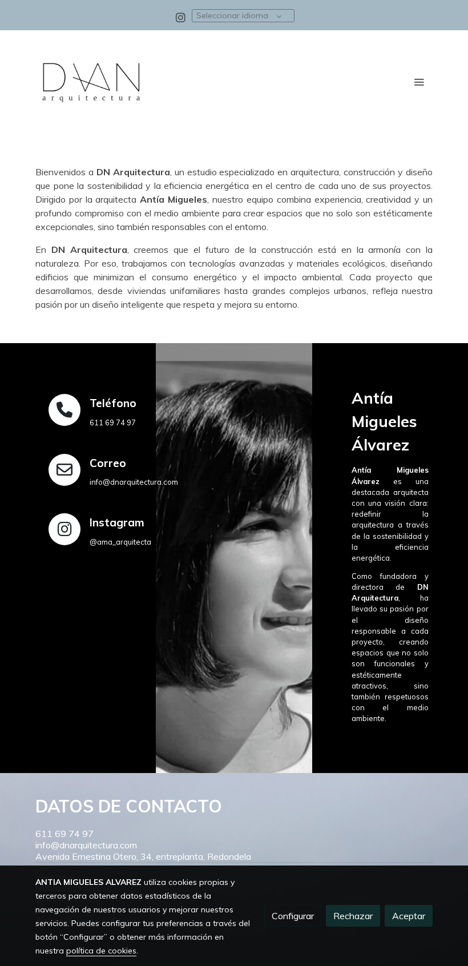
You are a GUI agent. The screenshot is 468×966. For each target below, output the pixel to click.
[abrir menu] (419, 81)
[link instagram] (180, 16)
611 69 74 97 (64, 833)
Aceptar (408, 915)
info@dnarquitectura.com (86, 845)
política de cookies (101, 950)
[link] (91, 81)
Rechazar (353, 915)
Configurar (293, 915)
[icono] (64, 410)
